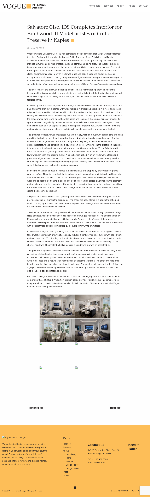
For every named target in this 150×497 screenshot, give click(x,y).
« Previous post (35, 408)
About (120, 6)
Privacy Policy (137, 491)
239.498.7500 (101, 459)
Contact (143, 6)
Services (109, 6)
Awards (69, 461)
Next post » (115, 408)
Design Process (73, 465)
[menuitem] (94, 6)
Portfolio (94, 6)
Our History (71, 454)
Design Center (72, 468)
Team (68, 458)
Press (132, 6)
